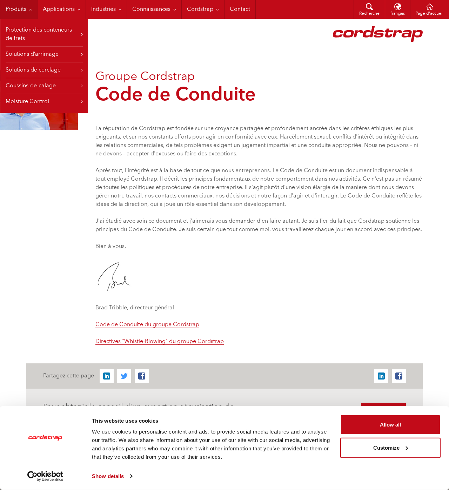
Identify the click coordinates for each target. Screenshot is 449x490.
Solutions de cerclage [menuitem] (33, 70)
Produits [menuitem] (16, 9)
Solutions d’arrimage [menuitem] (32, 54)
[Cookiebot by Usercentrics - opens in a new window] (45, 476)
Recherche (369, 14)
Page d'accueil (429, 14)
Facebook (142, 376)
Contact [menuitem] (240, 9)
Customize (386, 447)
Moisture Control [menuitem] (27, 102)
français (397, 14)
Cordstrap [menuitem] (200, 9)
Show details (108, 476)
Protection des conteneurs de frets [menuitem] (39, 34)
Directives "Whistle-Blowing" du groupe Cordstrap (159, 341)
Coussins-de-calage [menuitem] (31, 86)
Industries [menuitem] (103, 9)
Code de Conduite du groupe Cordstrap (147, 325)
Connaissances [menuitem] (151, 9)
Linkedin (107, 376)
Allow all (390, 425)
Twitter (124, 376)
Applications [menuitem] (59, 9)
